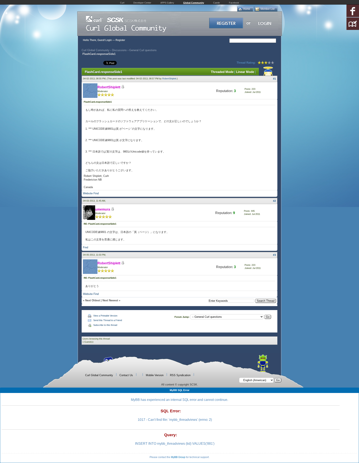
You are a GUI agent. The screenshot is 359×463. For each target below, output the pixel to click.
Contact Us (126, 375)
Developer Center (142, 2)
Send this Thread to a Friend (107, 320)
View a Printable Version (105, 315)
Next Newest (110, 300)
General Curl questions (143, 50)
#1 (274, 78)
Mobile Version (155, 375)
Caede (216, 2)
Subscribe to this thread (105, 325)
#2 (274, 200)
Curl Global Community (95, 50)
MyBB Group (178, 457)
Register (120, 40)
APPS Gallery (167, 2)
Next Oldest (92, 300)
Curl (122, 2)
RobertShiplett (169, 78)
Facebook (234, 2)
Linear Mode (245, 72)
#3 (274, 255)
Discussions (119, 50)
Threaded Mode (222, 72)
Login (108, 40)
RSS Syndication (180, 375)
